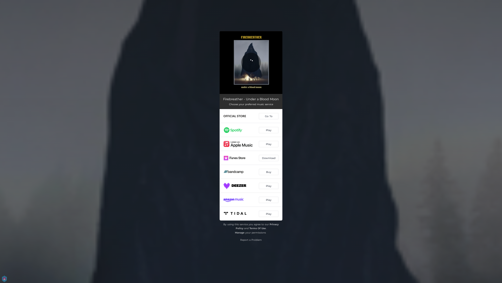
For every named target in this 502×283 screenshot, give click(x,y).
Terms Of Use (257, 228)
